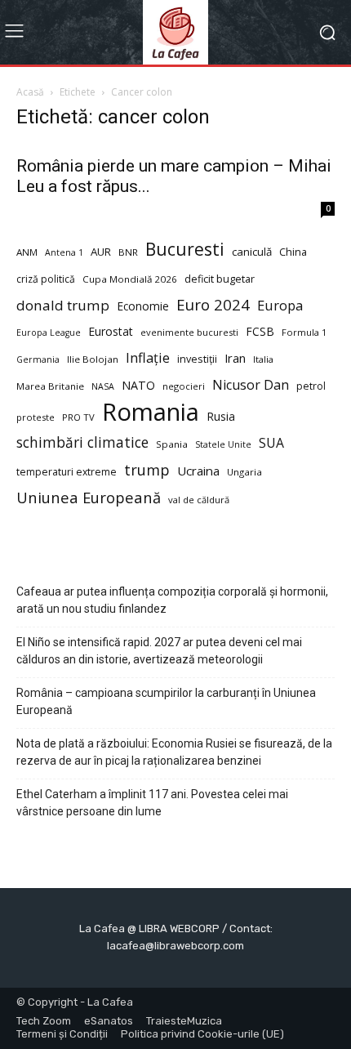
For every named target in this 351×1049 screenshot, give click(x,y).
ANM (27, 252)
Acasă (30, 92)
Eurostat (110, 331)
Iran (235, 358)
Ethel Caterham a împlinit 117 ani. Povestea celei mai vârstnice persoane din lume (152, 803)
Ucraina (198, 470)
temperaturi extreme (66, 472)
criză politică (45, 279)
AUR (101, 251)
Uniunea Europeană (88, 497)
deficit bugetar (219, 279)
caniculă (252, 251)
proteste (35, 417)
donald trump (62, 305)
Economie (143, 306)
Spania (172, 444)
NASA (102, 386)
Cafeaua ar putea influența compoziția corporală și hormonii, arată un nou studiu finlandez (172, 600)
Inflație (148, 358)
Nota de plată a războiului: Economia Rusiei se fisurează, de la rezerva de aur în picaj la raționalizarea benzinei (174, 752)
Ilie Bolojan (92, 359)
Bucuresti (184, 249)
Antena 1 (64, 252)
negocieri (183, 386)
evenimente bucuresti (189, 332)
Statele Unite (223, 444)
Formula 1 (304, 332)
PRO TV (78, 417)
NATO (138, 385)
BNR (128, 252)
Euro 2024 (213, 304)
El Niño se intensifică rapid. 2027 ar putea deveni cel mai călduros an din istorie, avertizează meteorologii (159, 651)
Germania (38, 359)
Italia (263, 359)
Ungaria (244, 472)
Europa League (48, 332)
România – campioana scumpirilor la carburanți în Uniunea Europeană (166, 701)
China (293, 252)
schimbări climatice (82, 442)
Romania (150, 412)
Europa (280, 305)
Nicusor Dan (250, 385)
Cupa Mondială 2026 (129, 279)
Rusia (221, 416)
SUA (271, 443)
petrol (311, 386)
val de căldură (198, 499)
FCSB (260, 331)
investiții (197, 359)
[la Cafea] (175, 32)
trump (147, 470)
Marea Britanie (50, 386)
